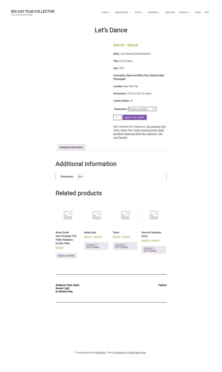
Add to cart (135, 117)
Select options (93, 246)
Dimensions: (120, 109)
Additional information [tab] (71, 147)
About (198, 12)
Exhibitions (153, 12)
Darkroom (183, 12)
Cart (207, 12)
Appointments (121, 12)
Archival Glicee (149, 130)
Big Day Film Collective (33, 11)
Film (160, 133)
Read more (66, 255)
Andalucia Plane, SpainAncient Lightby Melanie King (67, 288)
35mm (137, 130)
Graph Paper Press (137, 352)
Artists (138, 12)
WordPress (100, 352)
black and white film (135, 133)
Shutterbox (119, 352)
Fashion (162, 285)
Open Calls (170, 12)
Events (105, 12)
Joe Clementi (153, 126)
